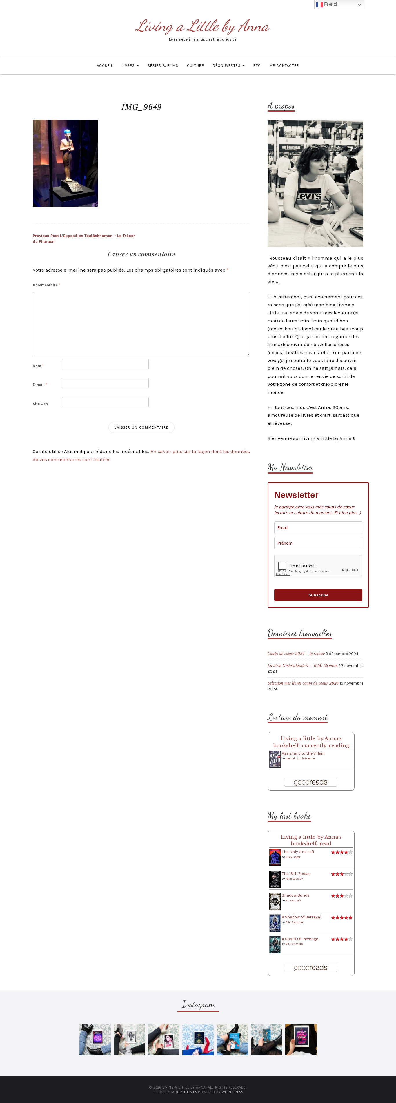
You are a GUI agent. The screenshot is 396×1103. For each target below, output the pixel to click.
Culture (195, 65)
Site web (40, 404)
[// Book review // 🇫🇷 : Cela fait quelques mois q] (232, 1040)
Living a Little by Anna (202, 25)
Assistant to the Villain (303, 753)
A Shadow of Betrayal (301, 917)
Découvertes (227, 65)
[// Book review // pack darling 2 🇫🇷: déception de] (163, 1040)
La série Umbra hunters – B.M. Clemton (303, 665)
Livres (129, 65)
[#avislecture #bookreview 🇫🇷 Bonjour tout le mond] (301, 1040)
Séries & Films (163, 65)
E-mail (40, 385)
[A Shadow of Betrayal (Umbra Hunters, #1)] (275, 922)
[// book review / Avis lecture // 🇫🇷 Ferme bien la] (267, 1040)
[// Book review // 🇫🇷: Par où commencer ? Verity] (198, 1040)
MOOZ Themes (184, 1092)
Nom (38, 366)
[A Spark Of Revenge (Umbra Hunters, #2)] (275, 944)
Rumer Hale (293, 900)
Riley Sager (293, 857)
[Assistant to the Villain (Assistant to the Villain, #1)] (275, 758)
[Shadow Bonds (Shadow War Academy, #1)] (275, 901)
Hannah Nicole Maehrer (301, 758)
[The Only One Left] (275, 857)
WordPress (232, 1092)
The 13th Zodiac (296, 873)
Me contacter (284, 65)
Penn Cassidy (294, 878)
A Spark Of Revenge (300, 938)
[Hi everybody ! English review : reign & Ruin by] (129, 1040)
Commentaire (46, 285)
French (331, 4)
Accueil (105, 65)
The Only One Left (298, 851)
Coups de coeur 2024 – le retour (296, 653)
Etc (257, 65)
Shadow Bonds (296, 895)
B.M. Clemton (294, 922)
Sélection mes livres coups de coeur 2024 (303, 683)
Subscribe (318, 595)
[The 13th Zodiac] (275, 879)
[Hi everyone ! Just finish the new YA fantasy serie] (95, 1040)
